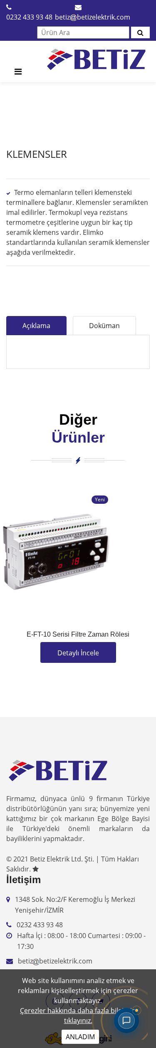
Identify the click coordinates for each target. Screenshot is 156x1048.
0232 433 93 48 (29, 17)
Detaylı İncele (78, 652)
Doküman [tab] (104, 325)
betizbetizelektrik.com (92, 17)
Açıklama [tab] (36, 325)
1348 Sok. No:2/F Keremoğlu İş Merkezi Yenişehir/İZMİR (75, 905)
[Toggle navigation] (18, 73)
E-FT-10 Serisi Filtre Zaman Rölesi (78, 634)
